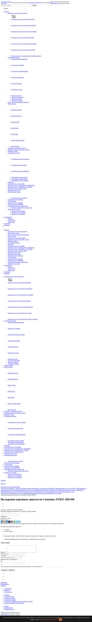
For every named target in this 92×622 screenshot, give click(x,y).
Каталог (6, 11)
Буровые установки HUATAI (17, 148)
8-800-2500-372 (54, 3)
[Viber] (12, 522)
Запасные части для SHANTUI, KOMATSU (21, 185)
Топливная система (14, 153)
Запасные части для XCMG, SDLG (18, 149)
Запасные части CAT (14, 190)
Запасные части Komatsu (15, 199)
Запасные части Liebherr (15, 203)
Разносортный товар (14, 192)
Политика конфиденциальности (48, 619)
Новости (10, 219)
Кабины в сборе (13, 151)
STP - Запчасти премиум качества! (18, 102)
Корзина (6, 225)
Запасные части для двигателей (17, 13)
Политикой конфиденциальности (53, 566)
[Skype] (17, 522)
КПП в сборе (12, 104)
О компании (8, 217)
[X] (9, 522)
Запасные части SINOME (15, 204)
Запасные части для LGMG (16, 184)
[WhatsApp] (14, 522)
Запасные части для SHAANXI (17, 188)
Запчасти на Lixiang (14, 209)
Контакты (7, 223)
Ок (60, 619)
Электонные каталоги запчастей (18, 206)
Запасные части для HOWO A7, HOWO (20, 187)
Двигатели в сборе (13, 57)
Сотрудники (11, 220)
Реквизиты (11, 222)
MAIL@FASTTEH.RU (35, 2)
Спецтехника (12, 201)
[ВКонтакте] (2, 522)
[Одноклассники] (4, 522)
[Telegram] (19, 522)
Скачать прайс (8, 365)
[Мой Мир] (7, 522)
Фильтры (10, 182)
